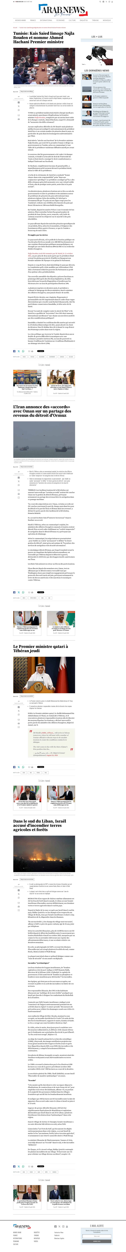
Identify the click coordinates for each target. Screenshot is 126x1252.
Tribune (95, 20)
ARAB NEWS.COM (20, 1)
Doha (46, 772)
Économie (60, 20)
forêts (46, 1172)
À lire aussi (44, 364)
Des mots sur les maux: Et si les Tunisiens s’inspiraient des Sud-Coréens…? (27, 387)
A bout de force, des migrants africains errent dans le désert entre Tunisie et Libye (61, 387)
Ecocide (31, 1172)
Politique (32, 356)
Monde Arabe (20, 20)
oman (42, 598)
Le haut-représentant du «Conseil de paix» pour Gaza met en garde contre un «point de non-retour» (102, 122)
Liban (24, 1172)
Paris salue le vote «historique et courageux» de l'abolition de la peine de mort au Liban (61, 1202)
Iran (49, 598)
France (33, 20)
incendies (54, 1172)
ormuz (24, 598)
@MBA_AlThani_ (47, 733)
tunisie (24, 356)
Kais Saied (71, 356)
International (46, 20)
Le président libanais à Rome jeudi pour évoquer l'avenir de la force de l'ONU (27, 1202)
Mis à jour (71, 612)
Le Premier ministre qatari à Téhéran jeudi (40, 649)
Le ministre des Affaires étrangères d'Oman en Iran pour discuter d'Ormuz (61, 628)
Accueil (15, 27)
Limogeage (62, 356)
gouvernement (52, 356)
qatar (24, 772)
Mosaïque (107, 20)
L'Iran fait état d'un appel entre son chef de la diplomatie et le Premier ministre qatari (27, 803)
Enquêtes (84, 20)
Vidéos (36, 1241)
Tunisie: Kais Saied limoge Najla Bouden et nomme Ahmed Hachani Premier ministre (42, 27)
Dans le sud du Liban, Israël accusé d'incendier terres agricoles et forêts (39, 825)
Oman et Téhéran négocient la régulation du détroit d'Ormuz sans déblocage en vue (27, 628)
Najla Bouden (40, 118)
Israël (39, 1172)
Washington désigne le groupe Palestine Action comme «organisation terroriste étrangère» (101, 114)
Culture (72, 20)
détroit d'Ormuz (33, 598)
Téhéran (38, 772)
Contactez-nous (58, 1232)
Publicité (56, 1235)
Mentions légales (59, 1238)
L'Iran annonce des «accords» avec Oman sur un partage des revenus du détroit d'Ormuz (42, 411)
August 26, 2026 (52, 755)
